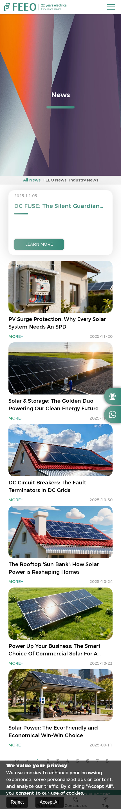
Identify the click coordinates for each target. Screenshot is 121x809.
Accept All (50, 802)
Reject (17, 802)
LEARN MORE (39, 244)
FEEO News (54, 180)
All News (32, 180)
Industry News (83, 180)
